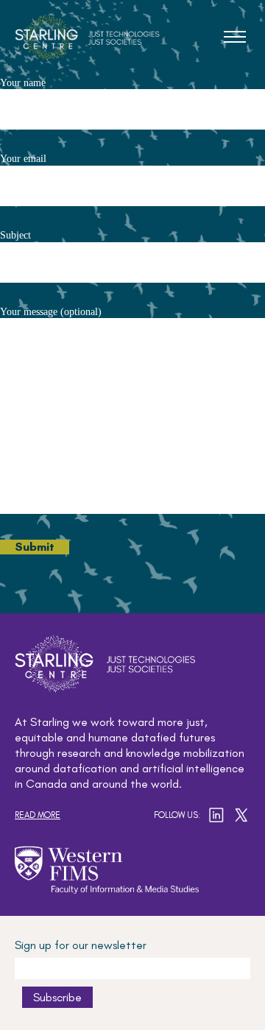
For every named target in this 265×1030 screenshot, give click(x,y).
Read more (37, 815)
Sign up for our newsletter (80, 945)
